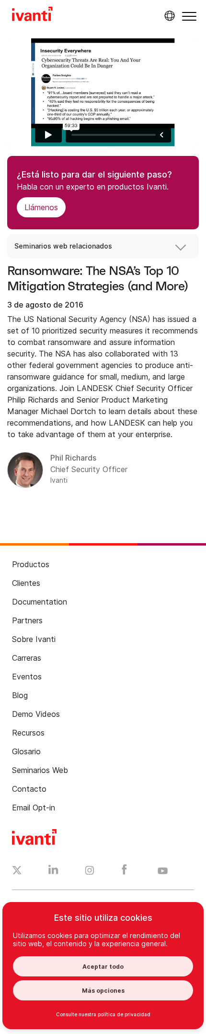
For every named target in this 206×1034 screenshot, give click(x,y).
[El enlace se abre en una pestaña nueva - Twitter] (17, 871)
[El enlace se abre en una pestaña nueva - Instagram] (89, 872)
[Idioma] (168, 16)
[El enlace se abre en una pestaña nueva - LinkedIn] (53, 872)
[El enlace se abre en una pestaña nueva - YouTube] (163, 871)
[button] (189, 16)
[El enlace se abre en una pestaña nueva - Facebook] (124, 872)
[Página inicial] (32, 15)
